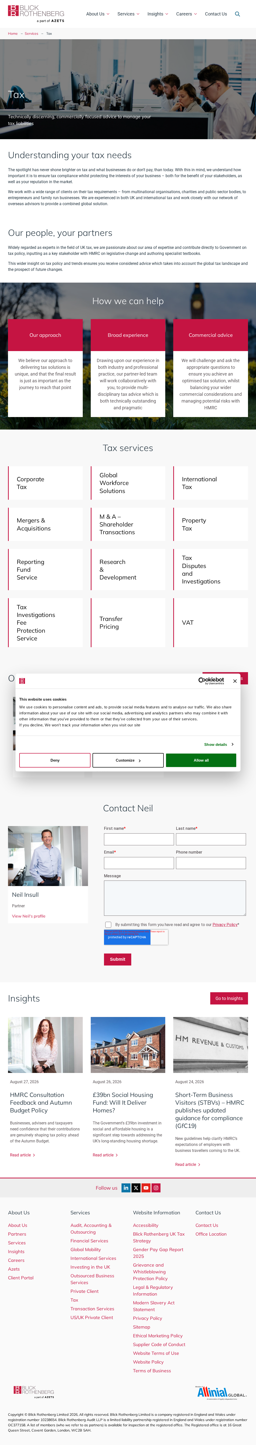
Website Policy (148, 1362)
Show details (215, 744)
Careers (184, 13)
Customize (125, 760)
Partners (17, 1234)
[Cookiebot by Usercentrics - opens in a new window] (202, 681)
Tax (74, 1300)
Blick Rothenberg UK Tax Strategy (159, 1237)
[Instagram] (156, 1187)
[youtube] (146, 1187)
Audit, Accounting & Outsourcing (91, 1228)
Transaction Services (92, 1309)
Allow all (201, 760)
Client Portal (21, 1278)
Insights (155, 13)
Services (126, 13)
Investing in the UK (90, 1267)
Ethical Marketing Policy (158, 1336)
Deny (55, 760)
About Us (95, 13)
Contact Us (216, 13)
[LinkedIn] (126, 1187)
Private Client (84, 1291)
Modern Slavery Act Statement (153, 1306)
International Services (93, 1258)
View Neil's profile (29, 916)
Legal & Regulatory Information (153, 1290)
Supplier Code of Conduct (159, 1344)
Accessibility (145, 1225)
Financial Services (89, 1241)
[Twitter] (136, 1187)
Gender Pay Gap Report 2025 (158, 1253)
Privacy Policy (147, 1318)
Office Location (211, 1234)
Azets (14, 1269)
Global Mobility (85, 1249)
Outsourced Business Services (92, 1279)
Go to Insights (229, 998)
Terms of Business (152, 1371)
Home (13, 33)
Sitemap (141, 1327)
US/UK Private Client (91, 1317)
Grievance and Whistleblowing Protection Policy (150, 1271)
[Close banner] (235, 681)
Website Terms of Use (156, 1353)
